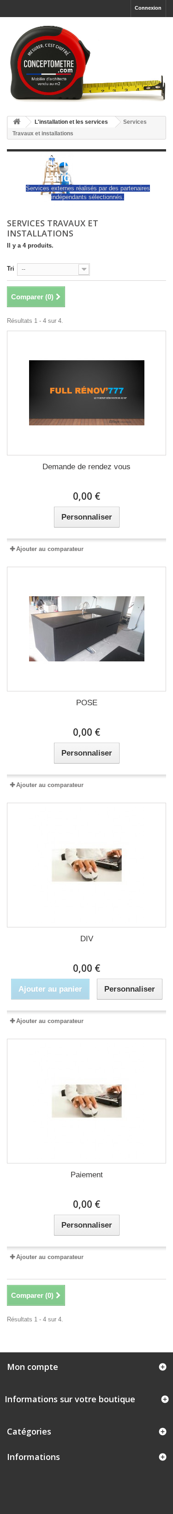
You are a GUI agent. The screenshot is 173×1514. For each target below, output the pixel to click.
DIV (86, 938)
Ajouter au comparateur (50, 548)
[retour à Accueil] (16, 122)
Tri (10, 268)
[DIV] (86, 865)
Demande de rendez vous (86, 466)
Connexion (148, 8)
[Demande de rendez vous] (86, 393)
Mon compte (32, 1366)
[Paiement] (86, 1101)
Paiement (87, 1174)
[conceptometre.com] (86, 63)
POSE (86, 702)
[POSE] (86, 629)
